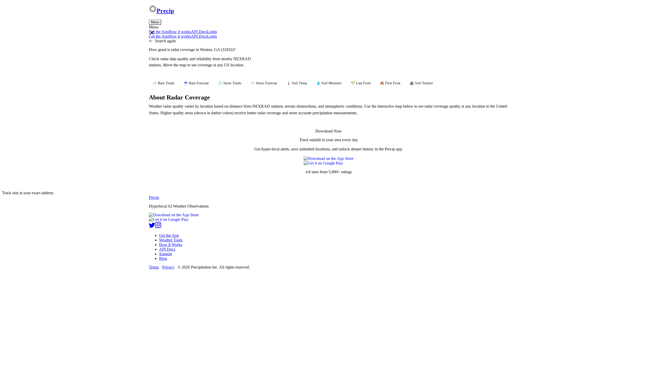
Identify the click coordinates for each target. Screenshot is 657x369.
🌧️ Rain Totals (163, 83)
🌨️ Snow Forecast (263, 83)
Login (212, 31)
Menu (155, 22)
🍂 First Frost (390, 83)
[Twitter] (152, 226)
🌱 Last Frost (361, 83)
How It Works (170, 244)
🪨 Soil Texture (421, 83)
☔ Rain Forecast (196, 83)
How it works (180, 31)
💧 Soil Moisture (328, 83)
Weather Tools (170, 240)
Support (165, 254)
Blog (163, 258)
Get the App (169, 235)
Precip (165, 10)
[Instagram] (158, 226)
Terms (154, 267)
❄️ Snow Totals (229, 83)
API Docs (199, 31)
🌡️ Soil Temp (296, 83)
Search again (165, 41)
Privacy (168, 267)
